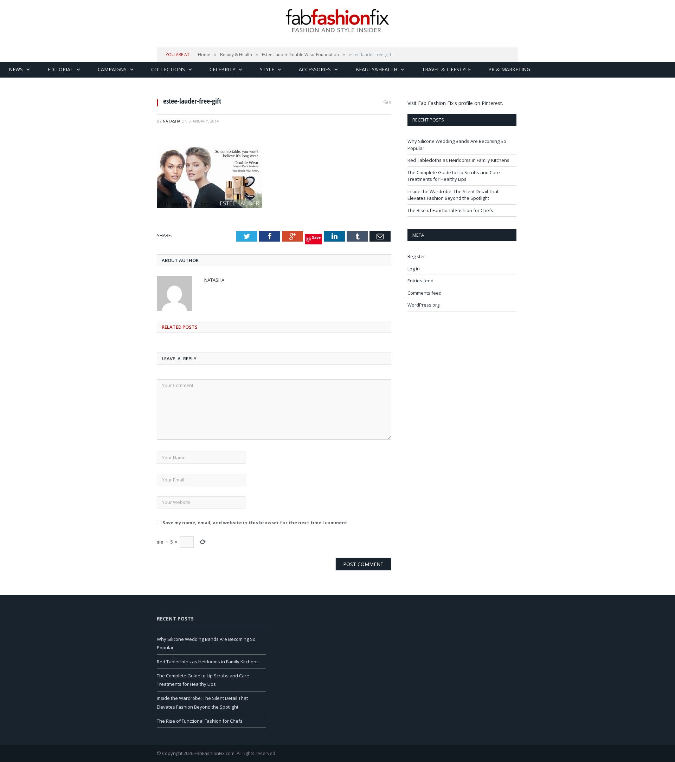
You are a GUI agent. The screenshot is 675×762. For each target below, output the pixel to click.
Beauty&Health (376, 69)
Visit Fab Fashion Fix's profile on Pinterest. (455, 103)
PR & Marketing (509, 69)
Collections (168, 69)
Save (316, 237)
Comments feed (424, 293)
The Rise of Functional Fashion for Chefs (450, 210)
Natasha (171, 121)
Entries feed (420, 280)
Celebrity (222, 69)
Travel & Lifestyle (446, 69)
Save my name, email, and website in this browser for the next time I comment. (255, 522)
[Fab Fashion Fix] (337, 21)
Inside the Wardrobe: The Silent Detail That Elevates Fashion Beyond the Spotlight (453, 195)
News (16, 69)
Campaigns (112, 69)
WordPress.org (423, 305)
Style (267, 69)
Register (416, 256)
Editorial (60, 69)
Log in (413, 268)
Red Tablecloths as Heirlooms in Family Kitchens (458, 160)
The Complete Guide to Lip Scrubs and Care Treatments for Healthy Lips (453, 176)
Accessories (315, 69)
